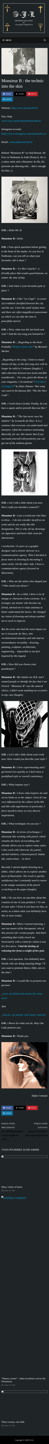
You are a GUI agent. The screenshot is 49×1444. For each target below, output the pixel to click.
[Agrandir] (44, 180)
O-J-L (31, 1440)
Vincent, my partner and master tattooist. (24, 1014)
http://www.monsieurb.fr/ (24, 107)
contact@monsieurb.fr (20, 141)
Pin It (33, 94)
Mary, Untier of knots (11, 1187)
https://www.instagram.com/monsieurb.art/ (24, 133)
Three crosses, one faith (12, 1422)
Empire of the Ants (23, 346)
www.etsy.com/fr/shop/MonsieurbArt (21, 120)
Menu (8, 40)
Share (8, 94)
